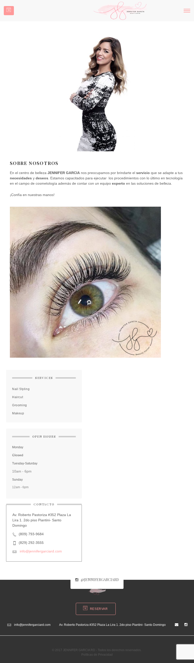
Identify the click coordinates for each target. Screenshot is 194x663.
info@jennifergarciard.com (41, 551)
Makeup (18, 413)
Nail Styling (21, 389)
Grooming (19, 405)
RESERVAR (99, 609)
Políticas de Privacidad (97, 654)
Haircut (17, 397)
